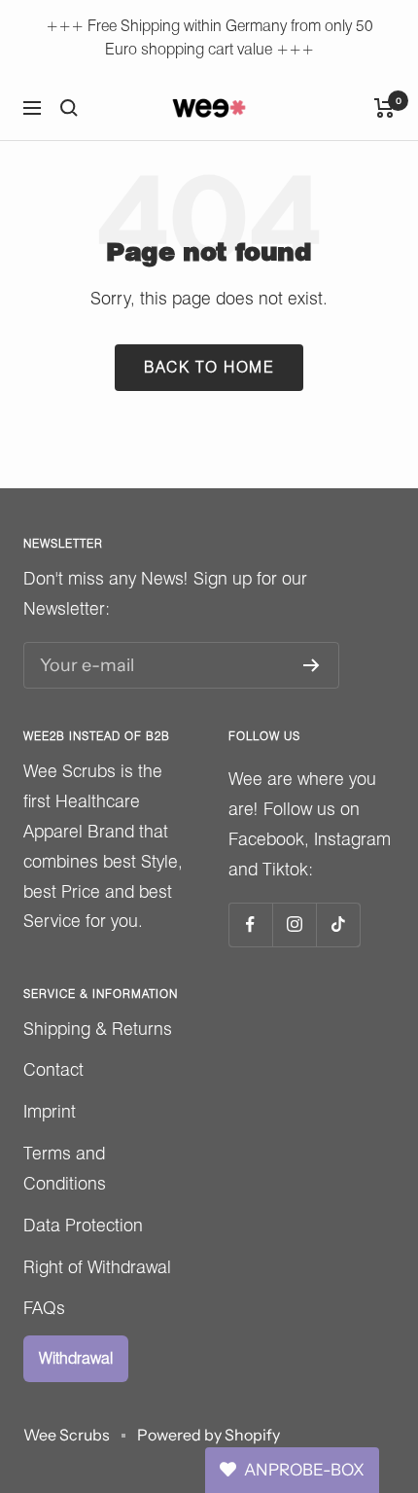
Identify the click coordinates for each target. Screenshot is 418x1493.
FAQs (44, 1307)
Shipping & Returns (97, 1028)
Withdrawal (76, 1358)
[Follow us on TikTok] (338, 924)
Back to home (209, 367)
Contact (53, 1069)
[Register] (311, 665)
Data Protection (83, 1225)
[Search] (69, 108)
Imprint (49, 1111)
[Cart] (384, 108)
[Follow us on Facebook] (250, 924)
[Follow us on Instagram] (294, 924)
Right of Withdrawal (97, 1267)
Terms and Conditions (64, 1168)
